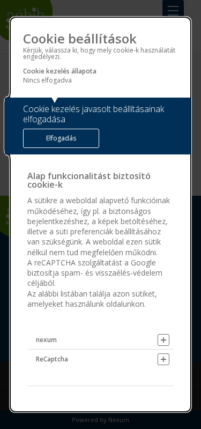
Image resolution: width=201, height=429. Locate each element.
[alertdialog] (100, 214)
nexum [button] (46, 339)
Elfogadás (61, 138)
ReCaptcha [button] (52, 359)
